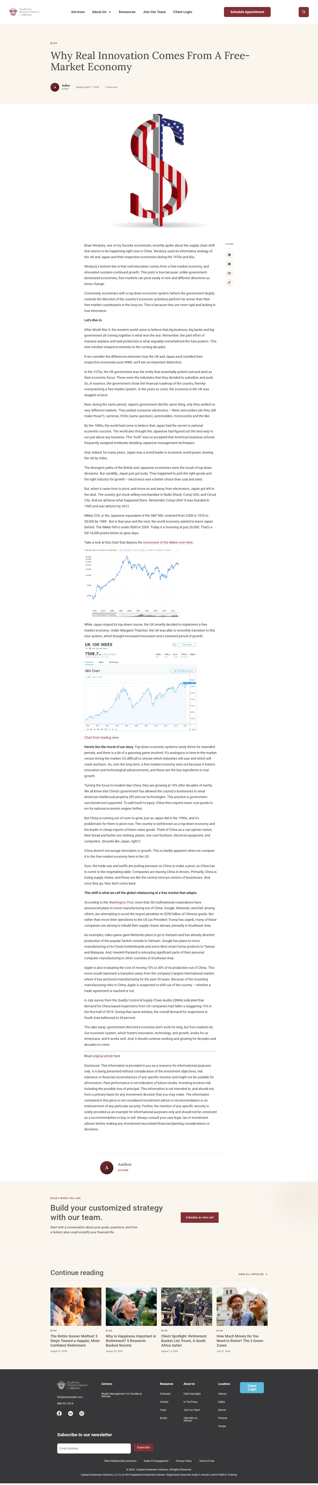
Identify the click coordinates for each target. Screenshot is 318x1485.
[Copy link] (229, 282)
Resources (127, 12)
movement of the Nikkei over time (168, 542)
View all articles (251, 1274)
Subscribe (143, 1447)
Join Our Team (154, 12)
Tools (163, 1409)
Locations (224, 1384)
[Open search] (304, 12)
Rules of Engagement (156, 1460)
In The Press (190, 1401)
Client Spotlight (192, 1393)
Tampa (222, 1426)
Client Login (182, 12)
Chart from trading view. (101, 737)
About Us (99, 12)
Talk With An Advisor (190, 1419)
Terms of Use (206, 1460)
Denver (222, 1409)
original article (103, 1056)
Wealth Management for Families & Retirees (121, 1395)
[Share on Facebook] (229, 264)
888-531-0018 (65, 1403)
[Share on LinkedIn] (229, 255)
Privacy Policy (184, 1460)
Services (78, 12)
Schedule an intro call (199, 1217)
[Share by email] (229, 273)
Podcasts (165, 1393)
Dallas (221, 1401)
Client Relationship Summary (120, 1460)
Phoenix (222, 1418)
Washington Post (121, 902)
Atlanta (222, 1393)
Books (163, 1418)
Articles (164, 1401)
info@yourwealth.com (70, 1397)
